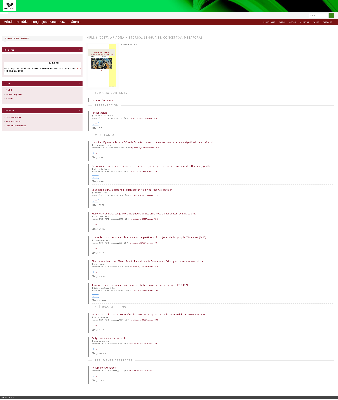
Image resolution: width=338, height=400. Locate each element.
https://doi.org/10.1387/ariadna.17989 (144, 320)
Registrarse (269, 22)
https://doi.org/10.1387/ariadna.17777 (144, 195)
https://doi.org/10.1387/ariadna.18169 (143, 344)
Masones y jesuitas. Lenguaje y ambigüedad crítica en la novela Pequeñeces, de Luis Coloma (144, 213)
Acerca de (327, 22)
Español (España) (13, 94)
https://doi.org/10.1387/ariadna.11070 (144, 267)
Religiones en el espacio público (110, 338)
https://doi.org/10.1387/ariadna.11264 (144, 290)
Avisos (316, 22)
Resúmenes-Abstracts (104, 367)
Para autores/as (13, 121)
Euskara (9, 98)
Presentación (99, 112)
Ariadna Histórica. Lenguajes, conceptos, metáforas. (42, 21)
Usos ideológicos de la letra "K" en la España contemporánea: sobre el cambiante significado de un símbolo (153, 142)
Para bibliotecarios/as (15, 125)
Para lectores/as (13, 117)
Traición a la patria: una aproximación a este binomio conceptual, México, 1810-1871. (140, 285)
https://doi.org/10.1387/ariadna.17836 (143, 171)
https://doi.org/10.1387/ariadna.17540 (144, 219)
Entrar (282, 22)
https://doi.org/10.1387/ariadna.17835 (144, 148)
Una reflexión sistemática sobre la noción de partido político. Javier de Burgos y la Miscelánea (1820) (149, 237)
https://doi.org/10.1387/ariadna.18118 (143, 243)
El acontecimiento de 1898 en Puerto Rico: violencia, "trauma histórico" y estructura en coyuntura (147, 261)
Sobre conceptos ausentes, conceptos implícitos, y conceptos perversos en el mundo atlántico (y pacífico (152, 166)
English (8, 90)
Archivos (304, 22)
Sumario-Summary (102, 100)
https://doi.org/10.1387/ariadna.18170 (143, 118)
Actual (292, 22)
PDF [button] (96, 124)
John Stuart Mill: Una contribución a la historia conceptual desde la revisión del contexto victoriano (148, 314)
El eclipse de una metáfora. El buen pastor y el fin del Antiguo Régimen (132, 189)
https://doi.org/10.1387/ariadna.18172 (143, 371)
